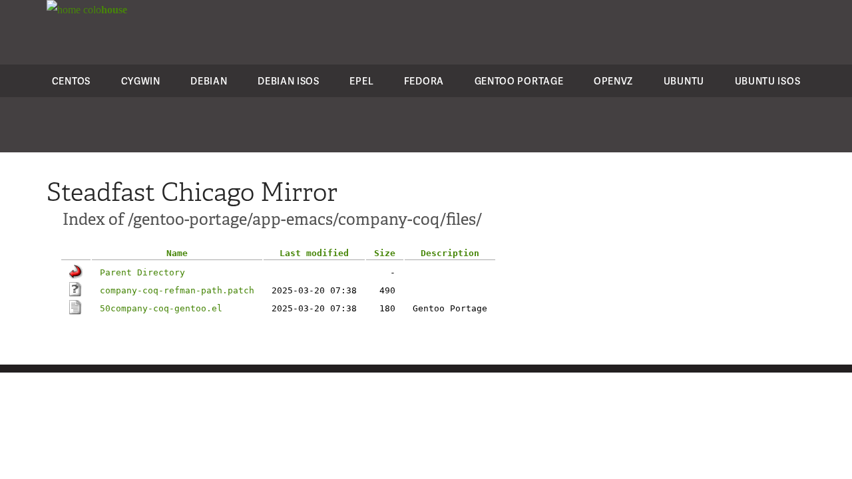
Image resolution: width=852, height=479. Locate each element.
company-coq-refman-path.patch (177, 290)
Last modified (314, 253)
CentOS (71, 81)
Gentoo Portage (519, 81)
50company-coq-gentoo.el (161, 308)
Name (177, 253)
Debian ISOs (289, 81)
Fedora (424, 81)
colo (104, 9)
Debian (208, 81)
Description (450, 253)
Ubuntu (684, 81)
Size (384, 253)
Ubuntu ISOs (768, 81)
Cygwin (140, 81)
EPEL (361, 81)
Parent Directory (142, 272)
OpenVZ (613, 81)
